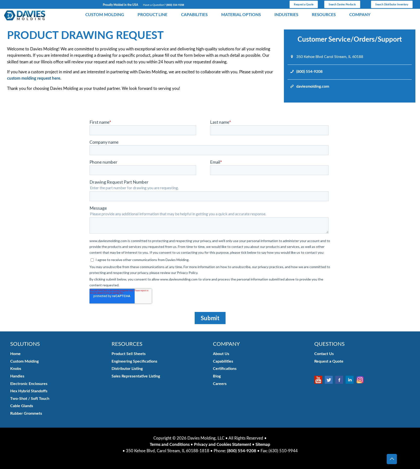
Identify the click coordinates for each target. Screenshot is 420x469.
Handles (17, 376)
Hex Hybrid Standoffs (28, 391)
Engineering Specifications (134, 361)
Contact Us (324, 354)
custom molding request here (33, 78)
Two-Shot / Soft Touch (29, 399)
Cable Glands (21, 406)
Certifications (224, 369)
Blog (217, 376)
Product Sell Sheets (129, 354)
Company (359, 15)
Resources (324, 15)
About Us (221, 354)
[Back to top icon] (392, 459)
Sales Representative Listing (136, 376)
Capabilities (194, 15)
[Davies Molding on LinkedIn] (351, 379)
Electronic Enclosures (28, 384)
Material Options (241, 15)
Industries (286, 15)
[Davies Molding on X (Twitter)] (330, 379)
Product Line (152, 15)
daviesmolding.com (312, 86)
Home (15, 354)
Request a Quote (328, 361)
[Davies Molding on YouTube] (319, 379)
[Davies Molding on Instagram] (361, 379)
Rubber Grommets (26, 413)
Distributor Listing (127, 369)
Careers (220, 384)
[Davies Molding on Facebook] (340, 379)
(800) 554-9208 (175, 5)
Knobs (15, 369)
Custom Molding (104, 15)
